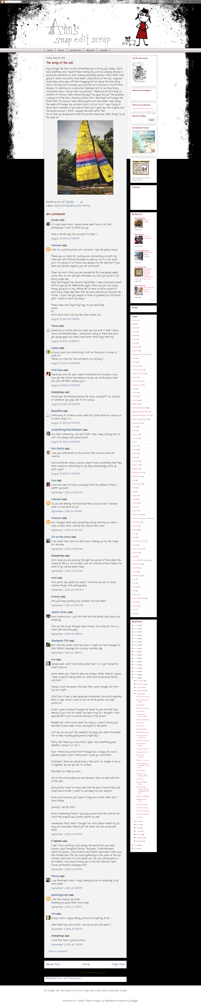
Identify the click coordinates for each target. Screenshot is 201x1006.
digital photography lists (140, 412)
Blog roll (90, 50)
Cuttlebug (135, 400)
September (141, 691)
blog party (135, 347)
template (135, 568)
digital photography (64, 205)
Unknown (56, 245)
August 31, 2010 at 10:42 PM (65, 423)
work (134, 610)
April (139, 831)
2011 (136, 675)
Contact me (75, 50)
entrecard (135, 438)
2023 (136, 635)
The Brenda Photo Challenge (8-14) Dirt (142, 765)
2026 (136, 625)
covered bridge (137, 381)
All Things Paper (140, 267)
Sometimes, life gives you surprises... (149, 289)
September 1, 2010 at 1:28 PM (66, 653)
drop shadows (137, 423)
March (139, 834)
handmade (135, 469)
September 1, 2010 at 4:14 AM (66, 511)
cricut (134, 392)
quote (134, 533)
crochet (134, 396)
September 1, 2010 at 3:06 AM (67, 492)
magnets (135, 495)
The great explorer (142, 749)
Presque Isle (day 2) (142, 814)
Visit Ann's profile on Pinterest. (143, 109)
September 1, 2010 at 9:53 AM (67, 549)
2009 (136, 845)
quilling (134, 530)
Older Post (118, 964)
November (140, 684)
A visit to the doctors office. (142, 715)
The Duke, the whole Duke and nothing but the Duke (142, 790)
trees (134, 583)
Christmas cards (137, 370)
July (138, 821)
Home (49, 50)
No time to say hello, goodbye (142, 775)
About (61, 50)
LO (133, 492)
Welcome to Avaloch (140, 756)
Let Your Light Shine (142, 251)
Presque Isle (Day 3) (142, 811)
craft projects (137, 385)
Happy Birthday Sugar (141, 783)
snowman (135, 553)
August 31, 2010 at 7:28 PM (65, 238)
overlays (135, 503)
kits (133, 480)
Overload (139, 817)
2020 (136, 645)
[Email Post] (81, 202)
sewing (134, 545)
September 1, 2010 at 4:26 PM (66, 888)
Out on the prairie (61, 537)
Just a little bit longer (141, 745)
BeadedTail (56, 411)
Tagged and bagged (142, 796)
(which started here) (93, 104)
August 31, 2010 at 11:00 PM (65, 474)
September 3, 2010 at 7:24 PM (67, 945)
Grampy (55, 596)
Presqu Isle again (142, 804)
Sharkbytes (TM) (60, 641)
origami (134, 499)
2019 (136, 648)
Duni (53, 480)
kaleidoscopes (137, 476)
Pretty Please (140, 705)
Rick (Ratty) (57, 448)
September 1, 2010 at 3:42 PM (66, 834)
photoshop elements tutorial (142, 518)
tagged (134, 556)
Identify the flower (142, 752)
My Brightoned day (142, 732)
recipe (134, 537)
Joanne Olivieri (59, 612)
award (134, 332)
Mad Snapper (139, 234)
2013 (136, 668)
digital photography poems (141, 415)
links (134, 488)
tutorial (134, 587)
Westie (134, 594)
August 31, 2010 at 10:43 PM (65, 442)
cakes (134, 358)
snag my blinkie (137, 549)
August (139, 694)
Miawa (54, 326)
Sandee (55, 220)
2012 (136, 671)
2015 (136, 661)
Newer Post (53, 964)
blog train (135, 351)
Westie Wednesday (138, 598)
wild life (135, 602)
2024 (136, 632)
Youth (134, 614)
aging (134, 324)
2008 (136, 848)
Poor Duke (139, 779)
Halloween (135, 465)
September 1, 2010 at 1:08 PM (66, 634)
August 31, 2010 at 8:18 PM (65, 341)
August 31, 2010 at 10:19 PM (65, 404)
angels (134, 328)
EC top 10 (135, 434)
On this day (140, 711)
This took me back (142, 740)
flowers (134, 446)
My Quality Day (140, 218)
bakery (134, 339)
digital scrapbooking (139, 419)
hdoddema (110, 1001)
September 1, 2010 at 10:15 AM (67, 571)
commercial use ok (138, 373)
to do (134, 579)
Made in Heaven (140, 286)
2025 (136, 629)
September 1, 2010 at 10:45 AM (67, 590)
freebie (134, 450)
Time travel (140, 723)
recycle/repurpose (138, 541)
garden (134, 457)
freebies (135, 453)
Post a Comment (58, 951)
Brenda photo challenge (140, 354)
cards (134, 362)
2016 (136, 658)
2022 (136, 638)
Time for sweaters (142, 708)
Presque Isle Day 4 (142, 808)
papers (134, 507)
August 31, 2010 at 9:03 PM (65, 385)
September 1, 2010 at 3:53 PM (66, 869)
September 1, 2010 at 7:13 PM (66, 907)
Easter (134, 431)
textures (135, 572)
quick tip (135, 526)
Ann (53, 659)
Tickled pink (140, 770)
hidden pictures (137, 472)
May (138, 828)
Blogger (134, 1001)
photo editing (83, 205)
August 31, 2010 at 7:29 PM (65, 319)
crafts (134, 389)
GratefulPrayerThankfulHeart (66, 430)
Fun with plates (141, 729)
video (134, 591)
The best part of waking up (141, 736)
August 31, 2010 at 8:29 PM (65, 363)
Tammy (55, 876)
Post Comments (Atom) (92, 973)
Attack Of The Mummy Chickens (148, 254)
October (140, 687)
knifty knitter (137, 484)
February (140, 838)
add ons (134, 320)
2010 (136, 678)
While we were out (142, 760)
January (139, 841)
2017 (136, 655)
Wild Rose (57, 370)
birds (134, 343)
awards (103, 50)
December (140, 681)
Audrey (55, 348)
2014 (136, 665)
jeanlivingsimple (59, 895)
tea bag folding (137, 564)
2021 (136, 642)
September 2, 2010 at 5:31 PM (66, 929)
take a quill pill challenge (140, 560)
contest (134, 377)
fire (133, 442)
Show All (152, 300)
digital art (135, 404)
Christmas (135, 366)
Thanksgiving (137, 575)
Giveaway (135, 461)
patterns (135, 511)
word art (135, 606)
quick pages (136, 522)
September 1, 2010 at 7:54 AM (66, 530)
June (138, 824)
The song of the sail (143, 697)
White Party (140, 726)
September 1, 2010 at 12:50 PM (67, 605)
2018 (136, 652)
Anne (54, 578)
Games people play (142, 720)
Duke (134, 427)
